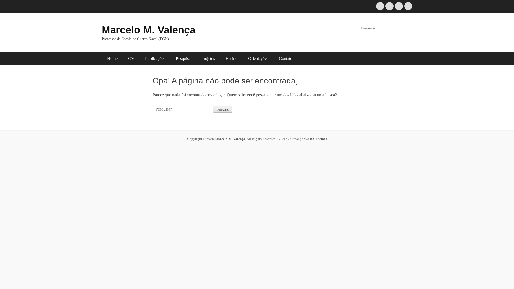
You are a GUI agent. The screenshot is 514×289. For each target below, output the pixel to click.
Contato (285, 58)
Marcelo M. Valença (148, 30)
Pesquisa (183, 58)
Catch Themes (316, 139)
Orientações (258, 58)
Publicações (155, 58)
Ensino (231, 58)
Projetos (208, 58)
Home (112, 58)
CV (131, 58)
